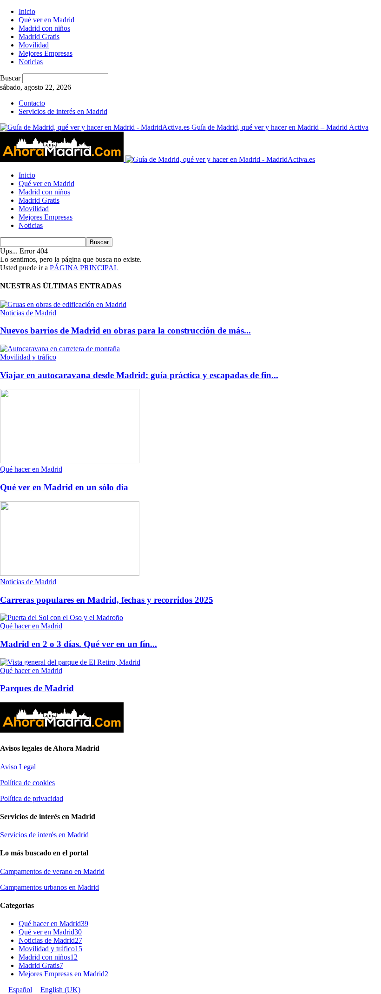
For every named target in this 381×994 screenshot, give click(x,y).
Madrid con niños (44, 28)
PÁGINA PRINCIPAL (84, 268)
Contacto (32, 103)
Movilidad (34, 45)
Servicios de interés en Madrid (63, 111)
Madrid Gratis (39, 36)
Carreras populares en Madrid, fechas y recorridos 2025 (106, 600)
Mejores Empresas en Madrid (63, 974)
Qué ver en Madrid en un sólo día (64, 487)
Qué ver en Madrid (46, 20)
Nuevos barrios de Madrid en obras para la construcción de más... (125, 330)
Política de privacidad (31, 798)
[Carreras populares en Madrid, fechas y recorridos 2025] (69, 573)
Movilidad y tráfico (28, 357)
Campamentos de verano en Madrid (52, 871)
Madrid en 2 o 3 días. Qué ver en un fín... (78, 644)
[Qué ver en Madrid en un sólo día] (69, 461)
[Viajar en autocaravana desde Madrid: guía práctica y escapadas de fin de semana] (60, 349)
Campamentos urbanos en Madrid (49, 887)
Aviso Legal (18, 767)
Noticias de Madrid (28, 313)
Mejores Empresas (45, 53)
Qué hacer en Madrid (31, 469)
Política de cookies (27, 783)
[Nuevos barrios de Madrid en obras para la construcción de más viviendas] (63, 304)
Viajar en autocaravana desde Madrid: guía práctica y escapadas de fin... (139, 375)
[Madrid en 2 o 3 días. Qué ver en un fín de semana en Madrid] (61, 617)
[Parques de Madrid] (70, 662)
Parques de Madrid (37, 688)
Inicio (27, 11)
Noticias (31, 62)
